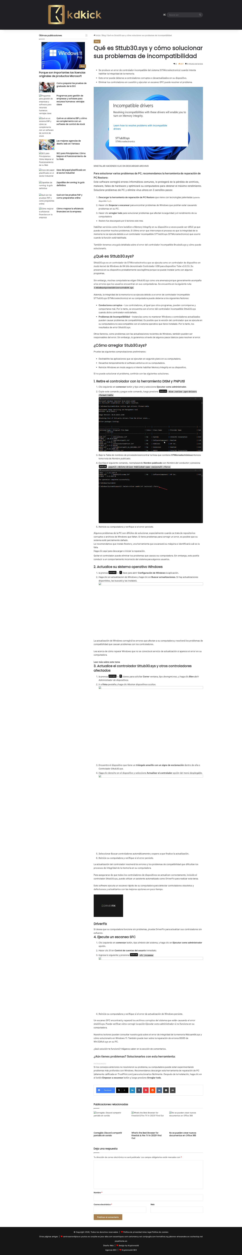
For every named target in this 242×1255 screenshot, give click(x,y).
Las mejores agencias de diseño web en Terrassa (69, 142)
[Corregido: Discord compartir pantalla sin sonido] (110, 1120)
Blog (104, 35)
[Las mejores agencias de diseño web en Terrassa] (46, 144)
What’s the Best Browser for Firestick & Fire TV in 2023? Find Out (146, 1135)
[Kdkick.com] (74, 15)
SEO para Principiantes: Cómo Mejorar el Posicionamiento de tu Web (71, 156)
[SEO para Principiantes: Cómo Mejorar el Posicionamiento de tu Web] (46, 159)
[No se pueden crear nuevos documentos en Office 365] (186, 1120)
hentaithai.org (162, 1236)
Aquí (108, 201)
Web (152, 1204)
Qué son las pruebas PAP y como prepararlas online (69, 196)
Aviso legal (147, 1232)
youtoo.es (85, 1236)
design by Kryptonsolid (129, 1245)
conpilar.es (95, 1236)
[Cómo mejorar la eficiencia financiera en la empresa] (46, 213)
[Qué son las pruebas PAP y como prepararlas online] (46, 199)
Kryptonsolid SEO (129, 1250)
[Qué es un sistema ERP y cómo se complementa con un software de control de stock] (46, 127)
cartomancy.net (135, 1236)
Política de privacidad (132, 1232)
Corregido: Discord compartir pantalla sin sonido (108, 1134)
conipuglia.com (149, 1236)
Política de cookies (160, 1232)
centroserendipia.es (72, 1236)
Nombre (98, 1192)
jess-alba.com (106, 1236)
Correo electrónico (103, 1204)
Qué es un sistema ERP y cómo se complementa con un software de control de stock (72, 121)
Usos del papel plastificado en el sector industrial (71, 171)
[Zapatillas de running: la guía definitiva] (46, 186)
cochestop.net (196, 1236)
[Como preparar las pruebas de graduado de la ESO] (46, 87)
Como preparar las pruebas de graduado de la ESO (72, 85)
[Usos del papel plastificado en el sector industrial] (46, 174)
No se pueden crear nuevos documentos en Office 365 (182, 1134)
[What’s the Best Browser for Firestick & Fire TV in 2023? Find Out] (148, 1120)
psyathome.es (121, 1241)
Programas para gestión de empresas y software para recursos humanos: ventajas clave (70, 100)
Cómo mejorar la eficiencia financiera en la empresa (70, 210)
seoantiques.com (120, 1236)
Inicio (97, 35)
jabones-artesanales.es (179, 1236)
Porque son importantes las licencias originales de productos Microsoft (62, 74)
